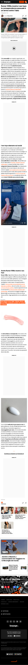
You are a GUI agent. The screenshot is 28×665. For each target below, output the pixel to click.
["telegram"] (17, 587)
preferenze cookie (5, 603)
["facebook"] (14, 587)
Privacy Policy (16, 599)
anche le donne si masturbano (13, 89)
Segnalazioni (9, 599)
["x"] (11, 587)
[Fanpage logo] (7, 2)
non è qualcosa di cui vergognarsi (17, 170)
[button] (26, 16)
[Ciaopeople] (14, 661)
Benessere (3, 499)
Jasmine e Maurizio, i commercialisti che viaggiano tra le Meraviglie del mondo (13, 559)
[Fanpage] (14, 626)
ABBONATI (21, 1)
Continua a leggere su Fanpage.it (14, 453)
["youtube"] (8, 587)
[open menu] (1, 1)
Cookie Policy (4, 601)
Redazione (22, 601)
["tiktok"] (2, 587)
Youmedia (3, 599)
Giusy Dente (10, 15)
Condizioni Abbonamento (13, 601)
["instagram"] (5, 587)
